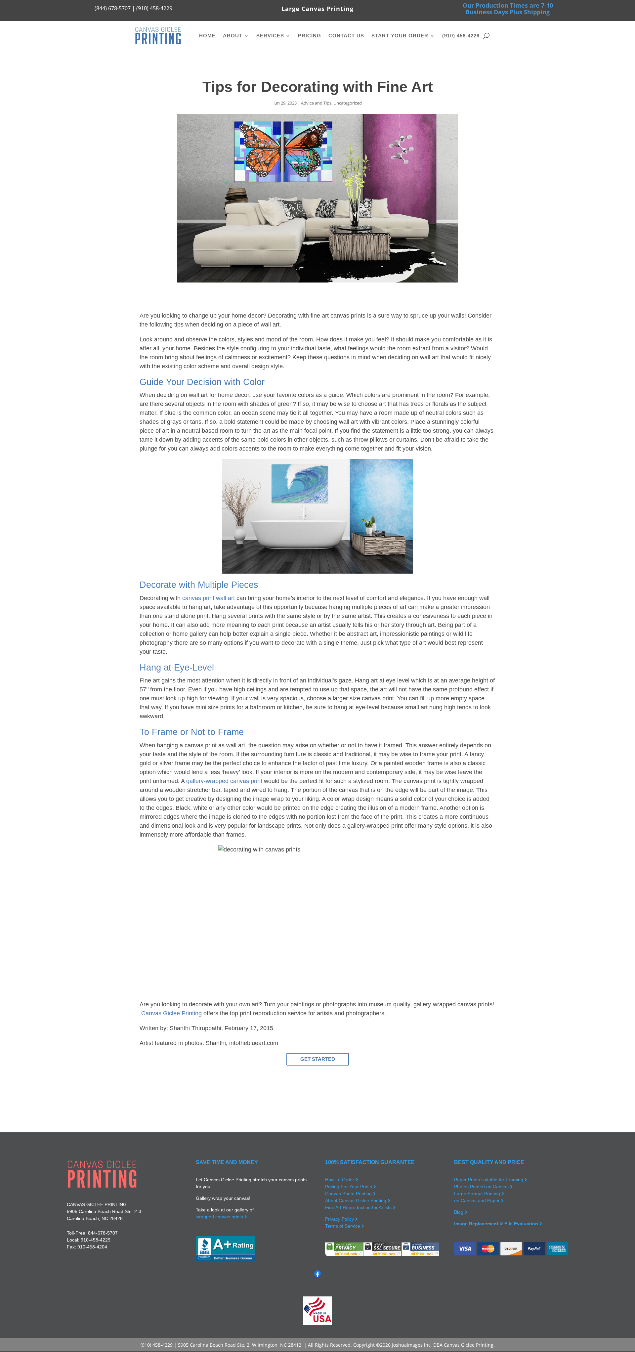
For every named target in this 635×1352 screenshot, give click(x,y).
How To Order (340, 1179)
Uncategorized (347, 103)
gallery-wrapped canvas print (224, 781)
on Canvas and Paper (477, 1200)
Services (270, 35)
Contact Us (346, 35)
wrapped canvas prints (220, 1216)
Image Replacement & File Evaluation (496, 1223)
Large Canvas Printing (317, 9)
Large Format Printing (477, 1193)
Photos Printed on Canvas (482, 1186)
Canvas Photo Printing (349, 1193)
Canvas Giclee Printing (171, 1013)
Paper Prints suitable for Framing (489, 1179)
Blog (459, 1212)
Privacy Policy (340, 1219)
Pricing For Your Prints (349, 1186)
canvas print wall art (208, 598)
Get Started (317, 1059)
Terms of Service (343, 1226)
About (232, 35)
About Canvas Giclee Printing (356, 1200)
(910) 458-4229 (461, 35)
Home (207, 35)
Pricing (309, 35)
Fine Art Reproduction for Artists (359, 1207)
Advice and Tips (316, 103)
